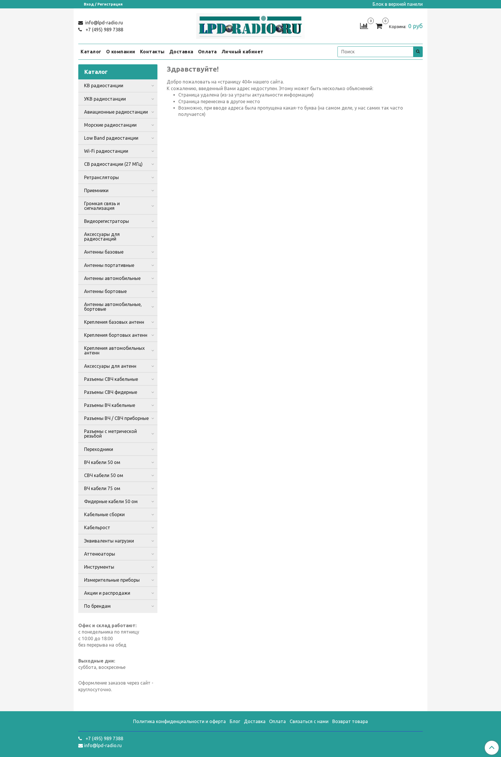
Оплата (207, 51)
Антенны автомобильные (112, 278)
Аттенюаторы (99, 553)
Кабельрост (97, 527)
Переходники (98, 449)
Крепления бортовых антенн (115, 335)
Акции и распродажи (107, 593)
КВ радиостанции (103, 85)
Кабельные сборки (104, 514)
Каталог (91, 51)
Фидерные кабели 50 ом (111, 501)
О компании (120, 51)
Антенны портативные (109, 265)
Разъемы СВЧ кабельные (111, 379)
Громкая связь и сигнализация (102, 206)
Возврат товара (350, 721)
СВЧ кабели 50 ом (103, 475)
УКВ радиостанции (105, 98)
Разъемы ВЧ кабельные (109, 405)
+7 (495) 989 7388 (103, 29)
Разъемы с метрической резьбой (110, 433)
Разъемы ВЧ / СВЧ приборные (116, 418)
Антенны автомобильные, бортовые (113, 307)
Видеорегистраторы (106, 221)
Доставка (181, 51)
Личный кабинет (243, 51)
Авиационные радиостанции (116, 111)
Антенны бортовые (105, 291)
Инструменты (99, 566)
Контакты (152, 51)
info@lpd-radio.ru (103, 22)
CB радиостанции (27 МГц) (113, 164)
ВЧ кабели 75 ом (102, 488)
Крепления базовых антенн (114, 322)
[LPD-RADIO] (250, 24)
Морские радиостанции (110, 125)
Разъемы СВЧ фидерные (110, 392)
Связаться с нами (309, 721)
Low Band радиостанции (111, 138)
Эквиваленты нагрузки (109, 540)
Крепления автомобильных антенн (114, 350)
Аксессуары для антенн (110, 366)
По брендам (97, 606)
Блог (235, 721)
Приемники (96, 190)
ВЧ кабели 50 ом (102, 462)
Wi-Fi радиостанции (106, 151)
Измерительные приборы (112, 580)
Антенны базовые (104, 251)
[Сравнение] (364, 25)
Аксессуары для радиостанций (102, 236)
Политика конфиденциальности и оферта (179, 721)
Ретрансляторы (101, 177)
